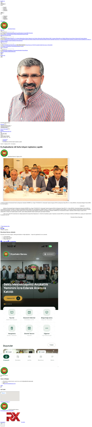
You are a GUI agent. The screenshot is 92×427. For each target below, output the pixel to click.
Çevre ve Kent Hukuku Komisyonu (22, 39)
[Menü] (2, 57)
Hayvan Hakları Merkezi (64, 38)
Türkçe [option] (5, 16)
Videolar (23, 50)
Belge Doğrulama (12, 46)
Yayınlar (4, 51)
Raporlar (14, 51)
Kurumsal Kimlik (24, 34)
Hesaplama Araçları (20, 46)
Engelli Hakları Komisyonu (46, 39)
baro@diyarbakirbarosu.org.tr (10, 383)
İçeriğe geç (3, 1)
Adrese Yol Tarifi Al (5, 401)
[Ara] (2, 2)
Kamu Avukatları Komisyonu (77, 39)
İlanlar (26, 50)
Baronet (3, 21)
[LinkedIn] (2, 228)
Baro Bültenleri (9, 51)
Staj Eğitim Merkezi (45, 38)
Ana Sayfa (5, 139)
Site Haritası (9, 410)
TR (2, 12)
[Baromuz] (5, 124)
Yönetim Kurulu (9, 33)
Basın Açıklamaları (14, 50)
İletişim (2, 52)
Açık (2, 136)
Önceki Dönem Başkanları (16, 34)
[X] (1, 228)
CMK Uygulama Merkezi (54, 38)
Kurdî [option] (5, 17)
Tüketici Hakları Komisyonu (35, 39)
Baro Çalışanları (7, 34)
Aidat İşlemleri (13, 44)
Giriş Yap (3, 55)
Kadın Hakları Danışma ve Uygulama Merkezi (14, 38)
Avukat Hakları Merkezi (74, 38)
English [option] (5, 18)
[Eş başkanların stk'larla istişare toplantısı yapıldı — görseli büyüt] (36, 179)
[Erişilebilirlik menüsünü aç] (3, 425)
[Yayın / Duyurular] (9, 129)
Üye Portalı (5, 44)
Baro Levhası (6, 46)
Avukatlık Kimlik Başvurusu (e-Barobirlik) (43, 44)
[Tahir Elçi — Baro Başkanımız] (33, 121)
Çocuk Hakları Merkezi (36, 38)
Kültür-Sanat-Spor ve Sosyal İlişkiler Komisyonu (61, 39)
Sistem (8, 136)
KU (3, 133)
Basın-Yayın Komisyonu (10, 39)
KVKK (2, 410)
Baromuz (2, 29)
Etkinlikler (20, 50)
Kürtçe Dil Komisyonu (18, 40)
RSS (13, 410)
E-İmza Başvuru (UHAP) (30, 44)
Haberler (4, 50)
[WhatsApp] (3, 228)
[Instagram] (2, 385)
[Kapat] (9, 122)
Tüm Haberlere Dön (6, 226)
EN (5, 133)
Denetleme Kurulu (22, 33)
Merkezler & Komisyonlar (6, 35)
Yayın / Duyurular (4, 47)
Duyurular (8, 50)
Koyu (5, 136)
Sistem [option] (5, 10)
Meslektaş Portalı (4, 41)
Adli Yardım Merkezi (83, 38)
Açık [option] (4, 7)
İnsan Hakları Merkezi (27, 38)
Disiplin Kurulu (16, 33)
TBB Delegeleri (29, 33)
